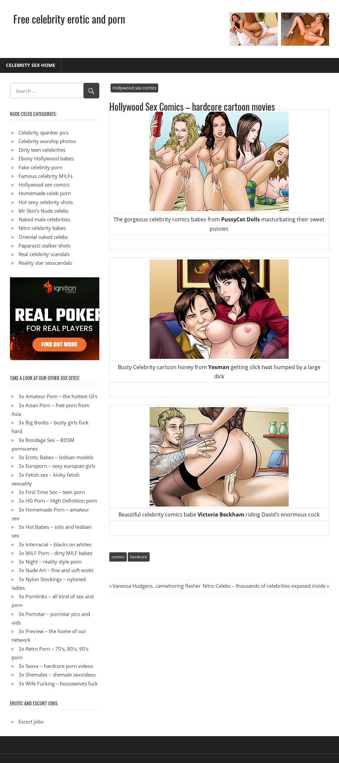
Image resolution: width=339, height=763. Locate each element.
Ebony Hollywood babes (46, 158)
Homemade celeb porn (45, 193)
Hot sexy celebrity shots (46, 202)
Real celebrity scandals (44, 254)
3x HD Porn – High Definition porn (58, 500)
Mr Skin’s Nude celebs (44, 210)
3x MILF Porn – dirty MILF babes (55, 553)
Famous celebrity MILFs (46, 176)
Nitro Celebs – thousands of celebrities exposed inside (264, 585)
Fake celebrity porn (40, 167)
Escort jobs (31, 721)
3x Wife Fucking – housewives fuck (58, 683)
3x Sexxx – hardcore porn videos (56, 666)
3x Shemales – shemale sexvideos (57, 674)
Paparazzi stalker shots (45, 245)
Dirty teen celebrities (42, 149)
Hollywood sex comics (134, 88)
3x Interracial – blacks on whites (55, 544)
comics (118, 557)
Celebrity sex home (30, 65)
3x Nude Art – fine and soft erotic (56, 570)
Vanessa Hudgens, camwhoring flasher (156, 585)
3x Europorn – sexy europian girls (57, 466)
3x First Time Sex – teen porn (52, 492)
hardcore (138, 557)
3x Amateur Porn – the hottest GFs (58, 396)
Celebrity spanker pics (44, 132)
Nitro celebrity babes (42, 228)
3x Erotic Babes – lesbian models (56, 457)
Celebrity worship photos (47, 141)
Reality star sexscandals (45, 262)
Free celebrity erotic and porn (69, 19)
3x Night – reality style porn (50, 561)
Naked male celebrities (44, 219)
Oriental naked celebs (43, 237)
